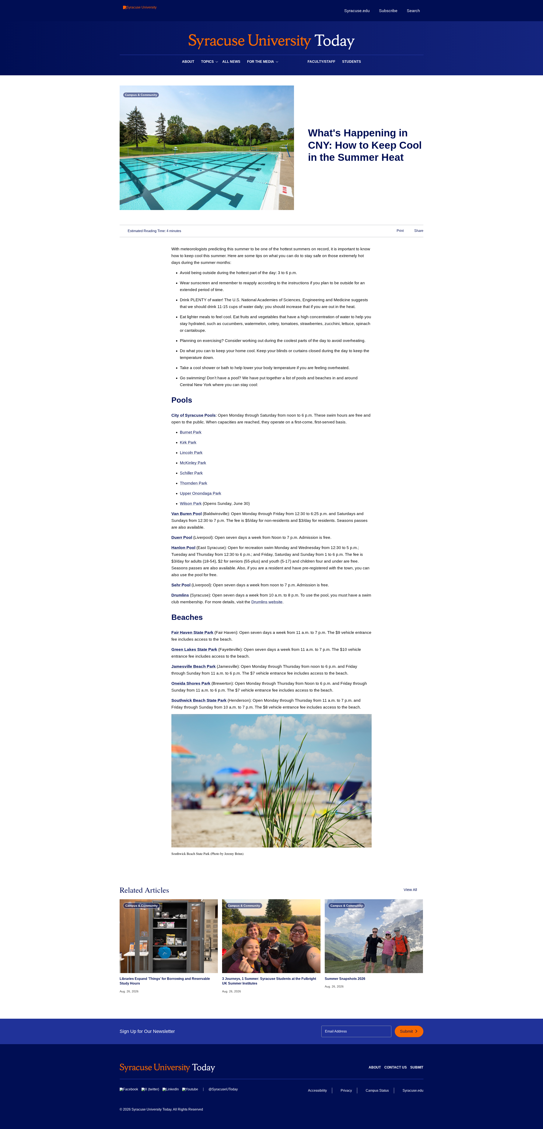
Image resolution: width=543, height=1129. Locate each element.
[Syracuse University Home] (271, 40)
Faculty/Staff (321, 61)
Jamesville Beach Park (193, 666)
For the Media (260, 61)
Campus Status (377, 1090)
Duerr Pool (181, 537)
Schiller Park (191, 473)
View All (410, 890)
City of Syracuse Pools (193, 415)
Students (351, 61)
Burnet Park (191, 432)
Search (413, 10)
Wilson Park (191, 503)
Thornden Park (193, 483)
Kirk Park (188, 442)
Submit (407, 1031)
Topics (207, 61)
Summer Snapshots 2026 (345, 979)
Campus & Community (141, 95)
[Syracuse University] (149, 10)
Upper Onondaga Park (200, 493)
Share (418, 231)
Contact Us (395, 1067)
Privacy (346, 1090)
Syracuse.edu (357, 11)
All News (231, 61)
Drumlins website (267, 602)
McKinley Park (193, 463)
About (188, 61)
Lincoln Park (191, 452)
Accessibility (317, 1090)
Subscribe (388, 10)
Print (400, 231)
